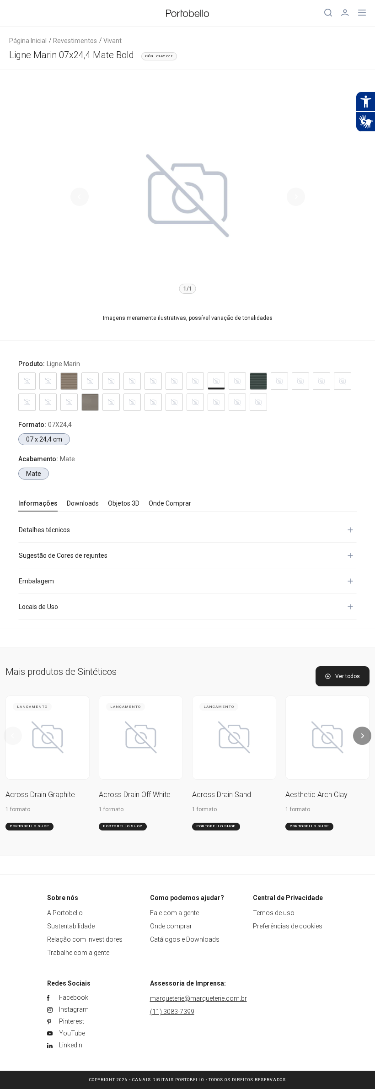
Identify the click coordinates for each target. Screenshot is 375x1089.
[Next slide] (296, 197)
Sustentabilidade (71, 926)
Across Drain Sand (221, 794)
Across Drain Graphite (40, 794)
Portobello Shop (29, 826)
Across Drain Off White (135, 794)
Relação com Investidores (85, 939)
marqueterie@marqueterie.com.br (198, 998)
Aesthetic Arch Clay (316, 794)
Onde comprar (171, 926)
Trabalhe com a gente (78, 952)
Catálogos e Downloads (185, 939)
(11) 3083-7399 (172, 1011)
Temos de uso (274, 912)
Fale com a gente (174, 912)
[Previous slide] (79, 197)
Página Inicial (28, 40)
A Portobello (65, 912)
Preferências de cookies (287, 926)
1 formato (17, 809)
